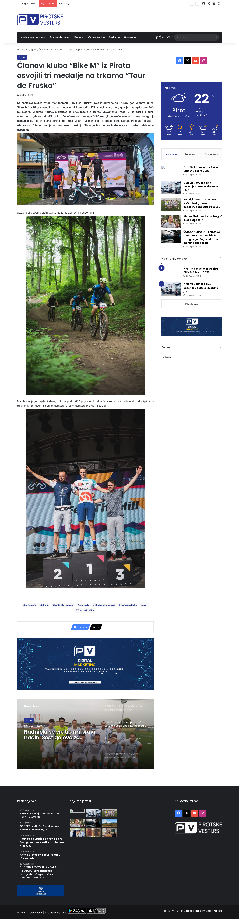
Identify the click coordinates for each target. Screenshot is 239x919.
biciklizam (30, 605)
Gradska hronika (59, 37)
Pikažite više (191, 304)
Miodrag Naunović (105, 605)
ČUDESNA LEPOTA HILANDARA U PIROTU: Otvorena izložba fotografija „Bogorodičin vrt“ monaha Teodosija (202, 237)
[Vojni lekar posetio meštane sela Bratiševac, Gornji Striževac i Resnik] (109, 832)
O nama (128, 37)
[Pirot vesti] (40, 19)
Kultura (78, 37)
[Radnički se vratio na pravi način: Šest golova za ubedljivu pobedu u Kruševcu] (171, 204)
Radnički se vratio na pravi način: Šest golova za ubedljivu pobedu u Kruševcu (101, 3)
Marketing (187, 910)
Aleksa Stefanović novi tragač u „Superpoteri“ (54, 734)
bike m (45, 605)
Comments (211, 154)
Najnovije (171, 154)
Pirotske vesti (34, 912)
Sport (34, 49)
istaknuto (84, 605)
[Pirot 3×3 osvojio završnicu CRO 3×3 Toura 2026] (171, 172)
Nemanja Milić (129, 605)
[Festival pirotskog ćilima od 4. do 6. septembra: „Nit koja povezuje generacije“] (93, 832)
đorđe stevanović (63, 605)
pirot (144, 605)
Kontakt (218, 910)
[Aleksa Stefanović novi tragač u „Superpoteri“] (171, 221)
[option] (85, 734)
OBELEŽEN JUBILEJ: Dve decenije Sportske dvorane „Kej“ (200, 186)
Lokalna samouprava (32, 37)
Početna (24, 49)
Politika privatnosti (203, 910)
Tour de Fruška (85, 610)
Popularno (190, 154)
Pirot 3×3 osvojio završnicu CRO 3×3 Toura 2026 (200, 169)
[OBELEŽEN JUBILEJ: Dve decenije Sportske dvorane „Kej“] (171, 187)
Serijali (113, 37)
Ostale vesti (95, 37)
